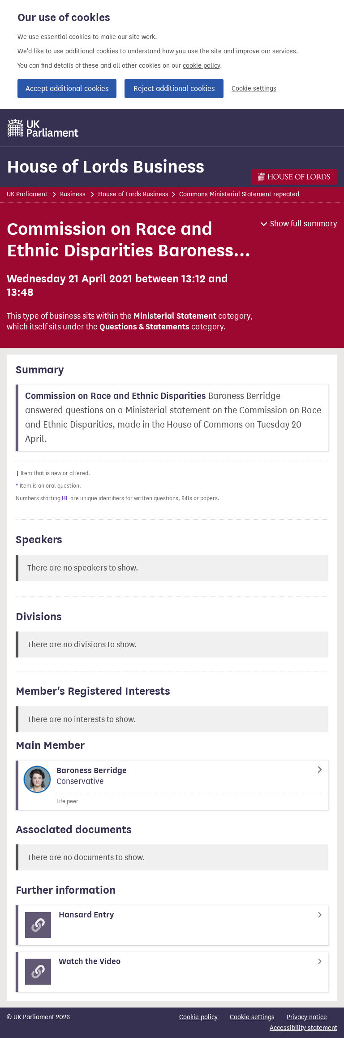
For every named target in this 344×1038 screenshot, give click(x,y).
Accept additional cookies (67, 88)
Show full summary (303, 224)
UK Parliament (27, 194)
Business (73, 194)
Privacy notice (307, 1017)
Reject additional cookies (174, 88)
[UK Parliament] (43, 128)
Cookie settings (254, 88)
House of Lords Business (105, 166)
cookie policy (201, 65)
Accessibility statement (303, 1028)
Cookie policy (198, 1017)
